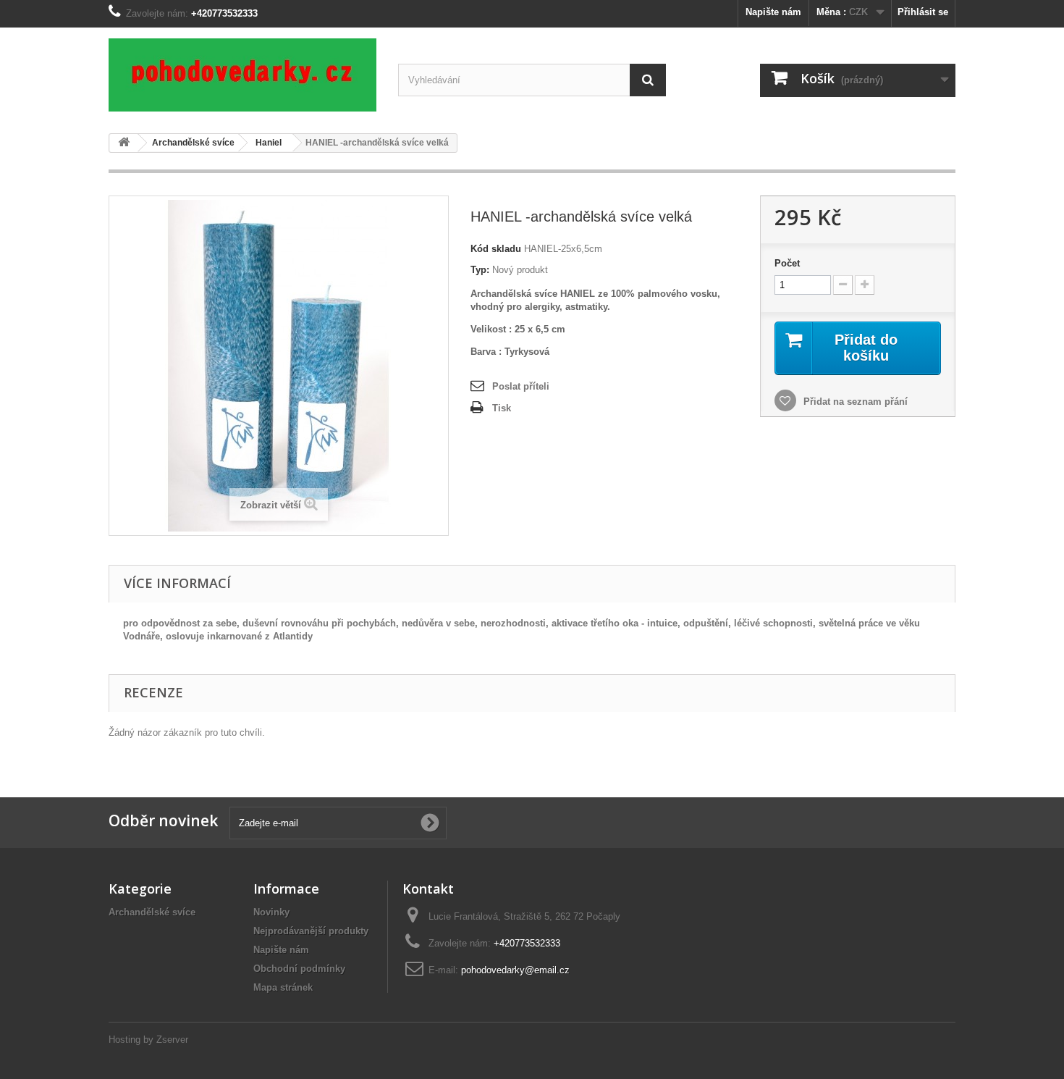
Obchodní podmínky (299, 968)
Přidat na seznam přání (854, 401)
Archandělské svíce (152, 912)
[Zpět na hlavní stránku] (124, 143)
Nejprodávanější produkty (310, 930)
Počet (787, 263)
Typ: (479, 269)
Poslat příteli (520, 386)
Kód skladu (495, 248)
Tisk (501, 408)
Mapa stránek (283, 987)
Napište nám (773, 12)
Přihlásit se (923, 12)
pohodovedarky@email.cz (515, 970)
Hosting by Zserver (148, 1039)
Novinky (271, 912)
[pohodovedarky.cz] (242, 75)
